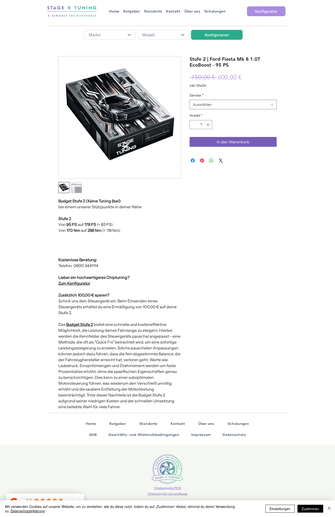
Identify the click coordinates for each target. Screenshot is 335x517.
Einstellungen (280, 508)
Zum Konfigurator (74, 283)
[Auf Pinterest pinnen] (202, 160)
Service (197, 95)
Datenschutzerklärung (28, 510)
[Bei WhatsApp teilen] (211, 160)
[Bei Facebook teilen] (193, 160)
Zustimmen (310, 508)
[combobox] (110, 35)
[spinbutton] (200, 124)
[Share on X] (221, 160)
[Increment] (208, 124)
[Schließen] (329, 508)
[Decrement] (193, 124)
